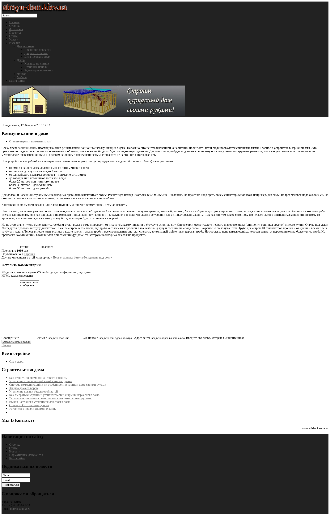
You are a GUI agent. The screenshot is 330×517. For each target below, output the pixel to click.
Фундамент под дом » (97, 257)
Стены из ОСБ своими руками (29, 405)
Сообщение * (10, 337)
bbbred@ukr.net (20, 508)
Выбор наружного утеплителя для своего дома (39, 401)
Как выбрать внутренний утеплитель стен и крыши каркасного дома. (54, 395)
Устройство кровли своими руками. (32, 408)
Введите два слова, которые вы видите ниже (215, 337)
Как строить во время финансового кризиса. (38, 377)
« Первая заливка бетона (67, 257)
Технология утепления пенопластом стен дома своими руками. (50, 398)
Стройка (29, 254)
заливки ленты (27, 147)
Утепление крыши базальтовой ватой (33, 391)
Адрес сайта (142, 337)
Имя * (43, 337)
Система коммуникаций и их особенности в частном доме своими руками (57, 384)
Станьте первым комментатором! (30, 141)
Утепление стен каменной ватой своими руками (40, 381)
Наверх (6, 345)
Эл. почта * (90, 337)
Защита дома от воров (23, 388)
